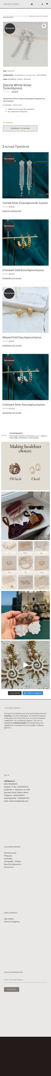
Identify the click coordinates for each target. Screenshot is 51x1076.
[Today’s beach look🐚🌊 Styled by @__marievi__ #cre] (25, 515)
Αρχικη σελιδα (9, 16)
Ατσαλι (20, 79)
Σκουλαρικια (22, 16)
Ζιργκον (27, 79)
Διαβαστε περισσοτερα (11, 211)
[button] (31, 4)
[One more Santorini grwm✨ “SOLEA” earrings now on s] (25, 665)
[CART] (46, 4)
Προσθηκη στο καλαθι (20, 128)
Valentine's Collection (25, 75)
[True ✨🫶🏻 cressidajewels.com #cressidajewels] (25, 565)
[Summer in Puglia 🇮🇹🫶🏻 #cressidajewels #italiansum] (25, 615)
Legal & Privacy (10, 913)
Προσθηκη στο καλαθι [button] (11, 278)
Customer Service (12, 847)
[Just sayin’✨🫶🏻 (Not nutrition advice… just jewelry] (25, 466)
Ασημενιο (12, 79)
